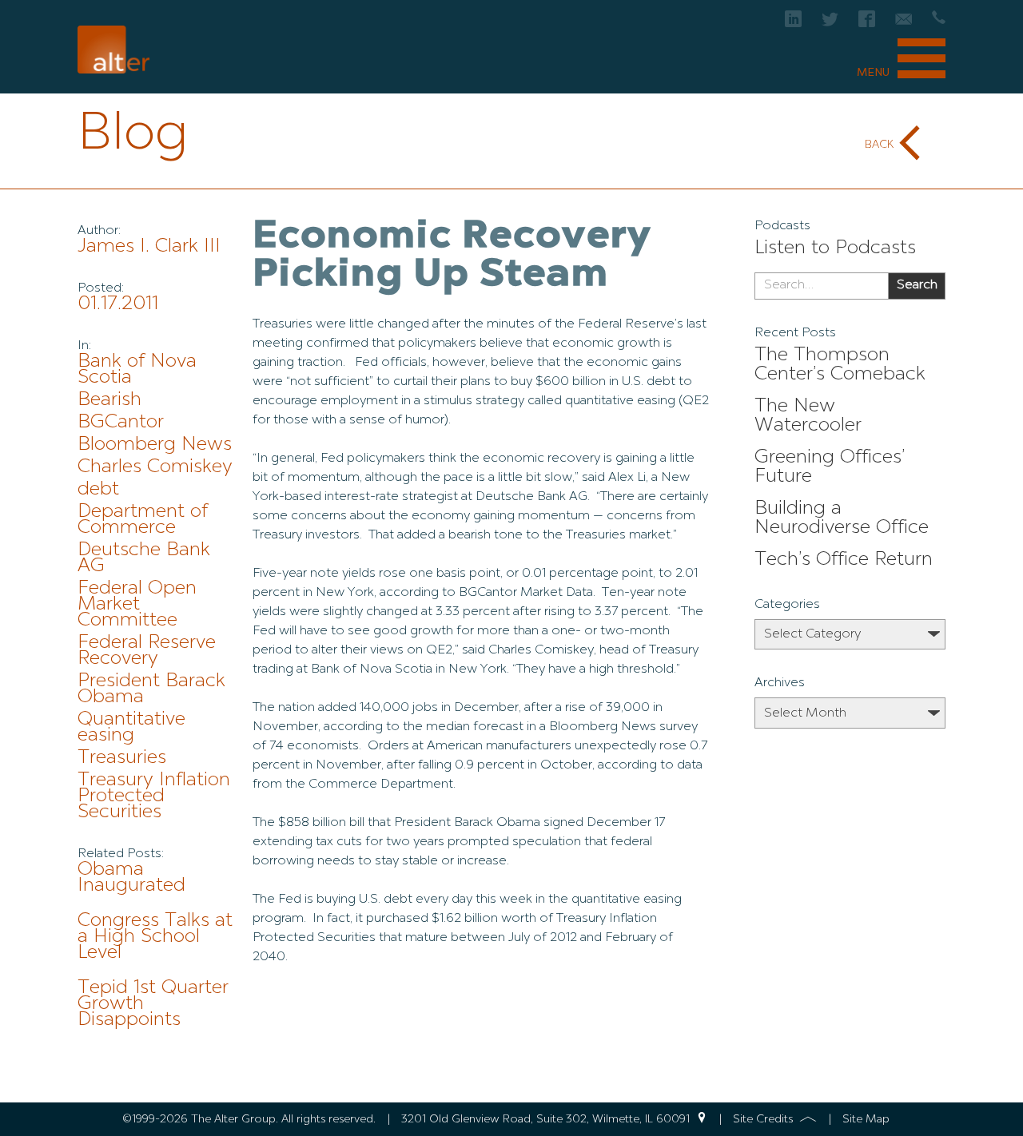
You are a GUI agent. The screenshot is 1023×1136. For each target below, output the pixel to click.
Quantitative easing (131, 727)
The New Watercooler (808, 416)
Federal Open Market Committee (137, 604)
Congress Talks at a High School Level (155, 937)
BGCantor (121, 422)
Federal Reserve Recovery (147, 651)
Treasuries (122, 758)
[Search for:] (821, 286)
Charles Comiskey (155, 467)
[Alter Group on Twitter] (830, 23)
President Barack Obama (151, 689)
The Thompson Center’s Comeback (839, 365)
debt (98, 489)
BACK (879, 144)
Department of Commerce (143, 520)
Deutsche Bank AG (144, 558)
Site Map (866, 1119)
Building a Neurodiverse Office (841, 518)
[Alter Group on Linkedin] (793, 23)
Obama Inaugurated (131, 878)
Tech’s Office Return (843, 560)
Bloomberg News (155, 445)
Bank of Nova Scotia (137, 369)
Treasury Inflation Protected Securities (154, 796)
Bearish (109, 400)
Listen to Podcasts (835, 248)
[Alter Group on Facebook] (866, 23)
